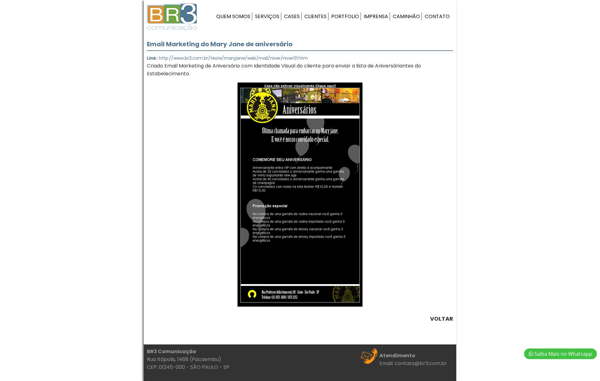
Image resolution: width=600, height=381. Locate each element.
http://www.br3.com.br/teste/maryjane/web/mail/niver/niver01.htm (233, 58)
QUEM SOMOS (233, 16)
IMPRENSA (376, 16)
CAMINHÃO (406, 16)
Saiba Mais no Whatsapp (562, 353)
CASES (292, 16)
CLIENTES (315, 16)
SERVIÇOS (267, 16)
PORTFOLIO (345, 16)
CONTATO (437, 16)
